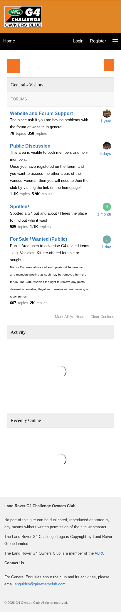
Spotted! (19, 206)
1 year (105, 121)
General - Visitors (27, 84)
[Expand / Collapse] (108, 84)
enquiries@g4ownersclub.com (40, 584)
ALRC (100, 553)
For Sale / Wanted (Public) (38, 239)
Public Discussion (30, 145)
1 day (106, 247)
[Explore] (115, 41)
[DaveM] (107, 146)
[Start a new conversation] (109, 65)
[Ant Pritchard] (107, 114)
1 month (104, 214)
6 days (105, 153)
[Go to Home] (23, 16)
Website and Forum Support (41, 113)
